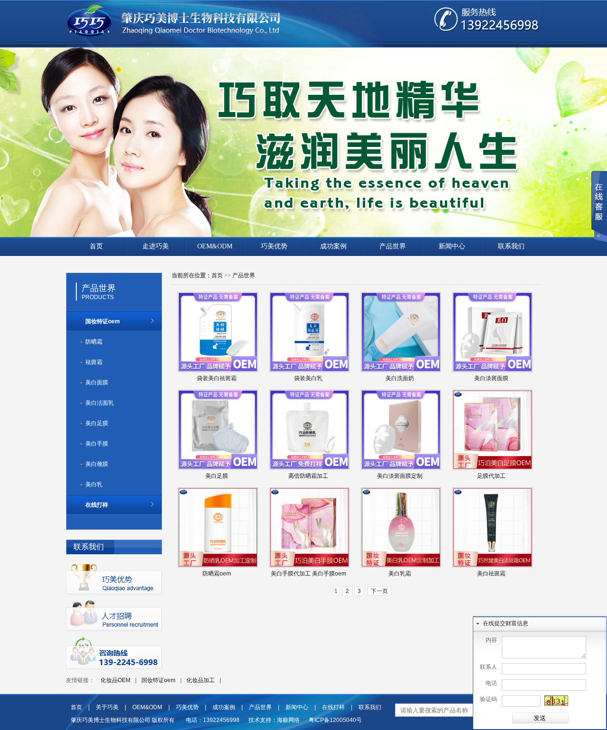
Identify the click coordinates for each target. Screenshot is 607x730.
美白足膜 (96, 423)
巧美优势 (274, 246)
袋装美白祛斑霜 (217, 378)
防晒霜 (93, 341)
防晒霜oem (216, 573)
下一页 (379, 591)
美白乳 (93, 484)
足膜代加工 (491, 476)
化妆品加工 (200, 680)
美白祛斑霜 (491, 573)
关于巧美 (107, 707)
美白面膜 (96, 382)
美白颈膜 (96, 464)
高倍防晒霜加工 (308, 476)
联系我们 (511, 246)
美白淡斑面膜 (491, 378)
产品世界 (392, 246)
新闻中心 (452, 246)
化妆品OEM (115, 680)
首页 (96, 246)
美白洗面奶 (400, 378)
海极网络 (288, 720)
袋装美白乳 (308, 378)
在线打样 (96, 505)
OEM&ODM (214, 246)
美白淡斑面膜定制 (400, 476)
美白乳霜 (399, 573)
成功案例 (333, 246)
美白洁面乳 (99, 403)
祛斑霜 (93, 362)
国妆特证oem (102, 321)
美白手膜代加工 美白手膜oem (308, 573)
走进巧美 (155, 246)
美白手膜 (96, 443)
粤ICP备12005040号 (335, 720)
